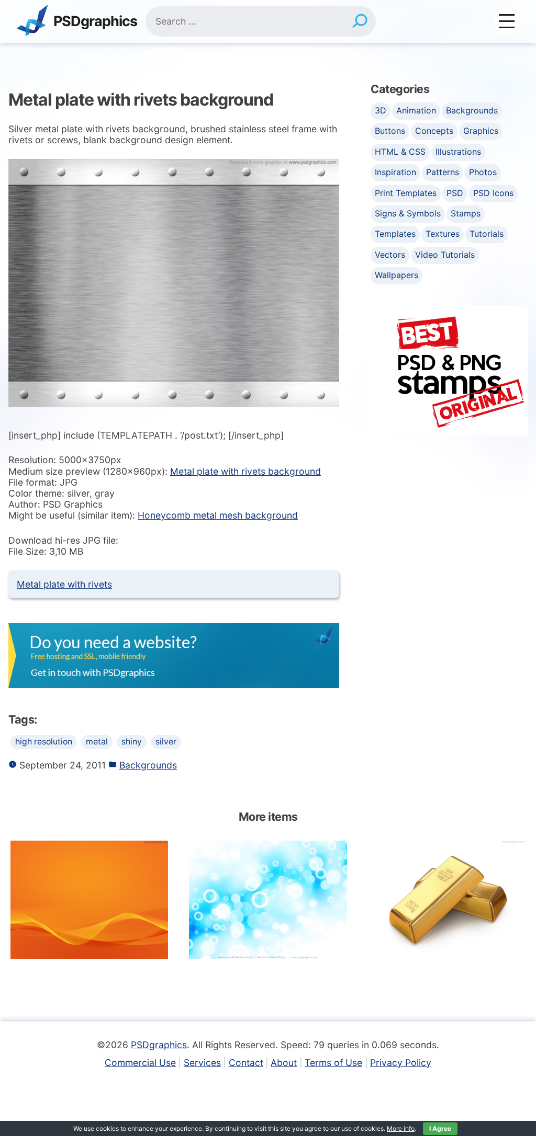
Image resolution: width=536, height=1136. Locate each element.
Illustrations (458, 151)
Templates (395, 233)
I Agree (440, 1128)
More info (401, 1128)
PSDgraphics (95, 22)
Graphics (480, 130)
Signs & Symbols (408, 213)
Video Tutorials (445, 254)
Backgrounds (148, 765)
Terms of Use (333, 1062)
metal (97, 742)
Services (202, 1062)
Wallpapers (396, 275)
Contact (246, 1062)
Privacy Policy (400, 1062)
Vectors (390, 254)
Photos (483, 172)
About (284, 1062)
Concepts (434, 130)
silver (165, 742)
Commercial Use (140, 1062)
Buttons (390, 130)
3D (380, 110)
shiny (131, 742)
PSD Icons (493, 193)
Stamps (466, 213)
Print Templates (406, 193)
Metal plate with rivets (64, 584)
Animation (416, 110)
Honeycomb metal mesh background (218, 515)
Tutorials (487, 233)
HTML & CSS (400, 151)
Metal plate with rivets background (245, 471)
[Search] (360, 21)
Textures (443, 233)
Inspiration (395, 172)
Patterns (442, 172)
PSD (454, 193)
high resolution (43, 742)
